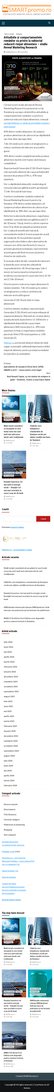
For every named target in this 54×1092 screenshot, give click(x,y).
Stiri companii (35, 419)
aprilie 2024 (9, 775)
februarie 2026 (10, 667)
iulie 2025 (8, 701)
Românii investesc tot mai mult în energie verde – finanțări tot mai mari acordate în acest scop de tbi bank (13, 487)
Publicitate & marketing (14, 824)
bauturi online (17, 527)
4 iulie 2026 (9, 499)
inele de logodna (9, 877)
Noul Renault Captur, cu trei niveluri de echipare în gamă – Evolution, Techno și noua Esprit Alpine (28, 376)
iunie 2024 (8, 765)
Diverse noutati (9, 34)
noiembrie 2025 (11, 681)
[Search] (49, 23)
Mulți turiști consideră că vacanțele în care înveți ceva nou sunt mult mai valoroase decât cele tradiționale (13, 431)
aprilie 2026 (9, 657)
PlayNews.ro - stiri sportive (13, 858)
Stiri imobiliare (8, 893)
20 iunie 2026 (9, 1066)
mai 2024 (8, 770)
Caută (5, 509)
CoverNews (39, 1084)
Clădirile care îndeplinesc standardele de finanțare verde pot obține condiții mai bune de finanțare (26, 583)
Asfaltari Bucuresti (10, 841)
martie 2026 (9, 662)
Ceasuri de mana (9, 883)
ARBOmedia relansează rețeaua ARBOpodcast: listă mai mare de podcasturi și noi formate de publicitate (27, 608)
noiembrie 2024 (11, 741)
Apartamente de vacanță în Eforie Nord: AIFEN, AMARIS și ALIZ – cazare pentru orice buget (24, 366)
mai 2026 (8, 652)
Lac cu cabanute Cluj (10, 864)
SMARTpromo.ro (11, 52)
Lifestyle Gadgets (12, 819)
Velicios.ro (9, 342)
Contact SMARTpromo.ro (27, 1076)
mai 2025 (8, 711)
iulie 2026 (8, 642)
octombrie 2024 (11, 746)
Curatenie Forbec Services (13, 845)
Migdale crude (8, 851)
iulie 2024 (8, 761)
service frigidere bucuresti (13, 887)
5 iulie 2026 (9, 443)
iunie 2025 (8, 706)
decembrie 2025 (11, 676)
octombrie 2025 (11, 686)
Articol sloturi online (11, 899)
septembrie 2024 (11, 751)
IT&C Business (10, 814)
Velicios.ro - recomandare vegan (17, 549)
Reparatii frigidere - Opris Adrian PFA (18, 861)
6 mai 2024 (24, 52)
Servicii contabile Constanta (14, 890)
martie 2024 (9, 780)
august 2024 (9, 756)
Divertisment (9, 419)
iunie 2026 (8, 647)
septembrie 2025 (11, 691)
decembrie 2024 (11, 736)
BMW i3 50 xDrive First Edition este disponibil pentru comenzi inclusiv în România (24, 619)
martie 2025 (9, 721)
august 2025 (9, 696)
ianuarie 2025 (10, 731)
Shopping (19, 34)
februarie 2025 (10, 726)
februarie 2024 (10, 785)
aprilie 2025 (9, 716)
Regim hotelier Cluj (10, 871)
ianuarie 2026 (10, 671)
